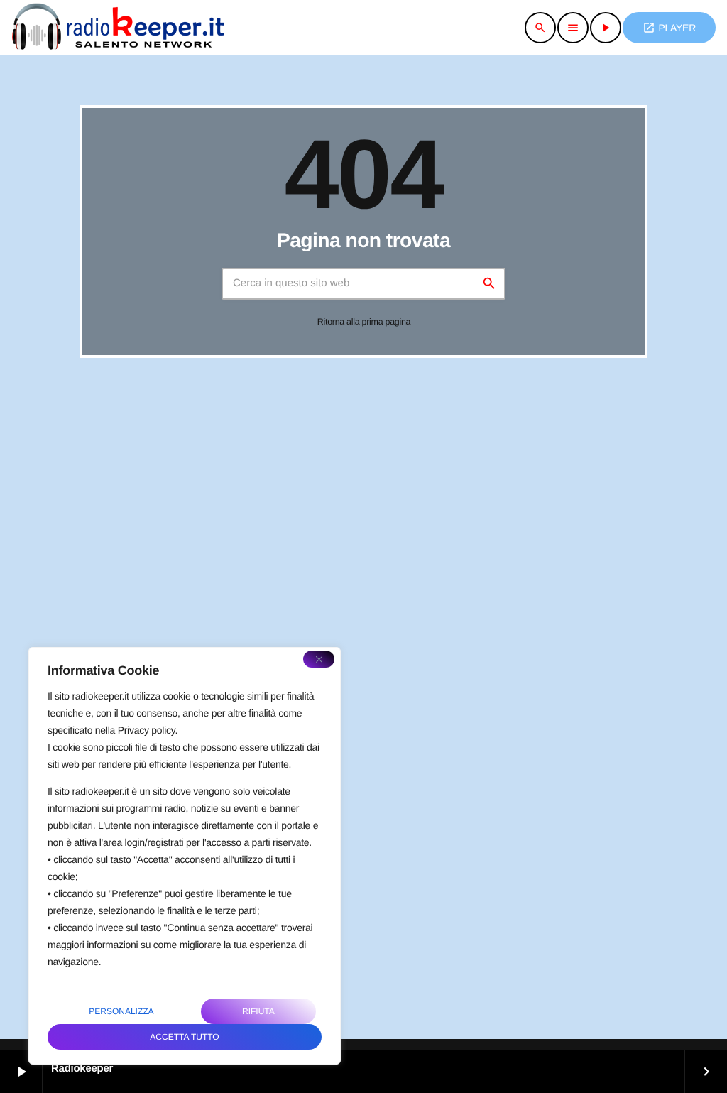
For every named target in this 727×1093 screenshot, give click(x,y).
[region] (184, 856)
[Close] (318, 659)
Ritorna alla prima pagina (364, 322)
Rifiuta (258, 1011)
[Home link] (117, 28)
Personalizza (121, 1011)
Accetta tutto (184, 1037)
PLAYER (669, 27)
